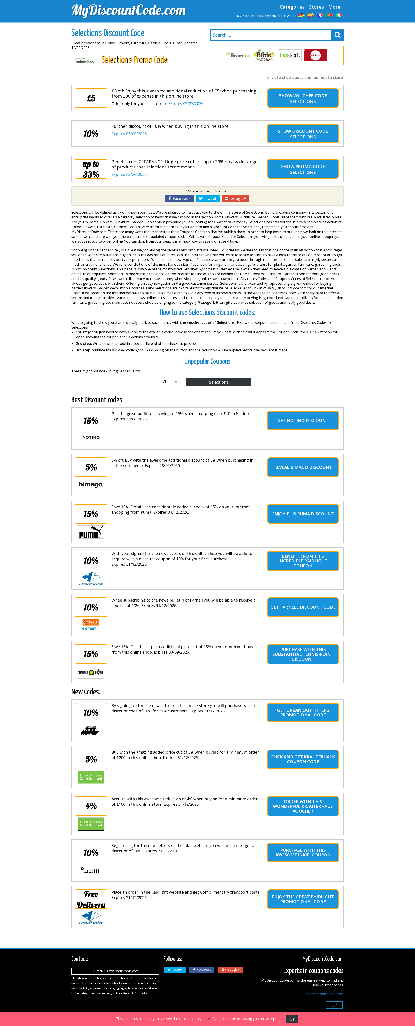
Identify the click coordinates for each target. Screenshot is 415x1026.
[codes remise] (320, 15)
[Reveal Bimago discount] (91, 485)
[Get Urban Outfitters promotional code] (91, 730)
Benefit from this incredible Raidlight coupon (302, 561)
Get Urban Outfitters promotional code (303, 712)
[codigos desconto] (330, 15)
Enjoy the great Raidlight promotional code (303, 899)
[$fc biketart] (290, 55)
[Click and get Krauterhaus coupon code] (91, 777)
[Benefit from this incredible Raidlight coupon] (91, 578)
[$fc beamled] (238, 55)
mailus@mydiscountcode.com (117, 971)
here (206, 1018)
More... (336, 6)
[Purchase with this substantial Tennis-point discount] (91, 672)
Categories (292, 6)
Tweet (210, 198)
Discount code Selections (309, 134)
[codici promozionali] (339, 15)
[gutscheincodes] (301, 15)
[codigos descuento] (310, 15)
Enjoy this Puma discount (303, 514)
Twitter (176, 969)
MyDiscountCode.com (128, 9)
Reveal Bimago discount (303, 467)
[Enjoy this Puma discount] (91, 532)
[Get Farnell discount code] (91, 625)
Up (334, 1005)
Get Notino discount (303, 420)
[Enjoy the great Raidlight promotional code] (91, 917)
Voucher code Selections (308, 98)
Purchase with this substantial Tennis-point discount (303, 654)
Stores (316, 6)
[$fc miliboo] (315, 55)
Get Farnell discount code (303, 607)
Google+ (237, 198)
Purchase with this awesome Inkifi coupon (303, 852)
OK (292, 1019)
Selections (218, 382)
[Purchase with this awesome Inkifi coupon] (91, 870)
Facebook (181, 198)
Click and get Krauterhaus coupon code (303, 759)
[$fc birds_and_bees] (264, 55)
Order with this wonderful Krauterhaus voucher (303, 806)
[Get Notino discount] (91, 438)
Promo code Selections (307, 169)
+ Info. (177, 43)
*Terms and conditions (325, 993)
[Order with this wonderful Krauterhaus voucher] (91, 824)
